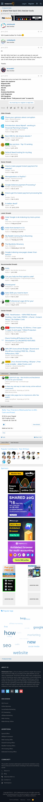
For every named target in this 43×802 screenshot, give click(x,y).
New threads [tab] (14, 374)
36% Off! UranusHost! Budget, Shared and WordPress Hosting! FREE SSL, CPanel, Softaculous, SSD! (22, 351)
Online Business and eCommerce (19, 295)
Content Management (17, 138)
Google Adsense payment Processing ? (20, 185)
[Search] (41, 4)
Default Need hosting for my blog (18, 152)
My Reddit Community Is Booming (18, 236)
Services (13, 146)
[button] (2, 3)
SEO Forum (5, 703)
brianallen (8, 256)
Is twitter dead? (11, 203)
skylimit (7, 205)
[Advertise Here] (34, 585)
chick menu (8, 221)
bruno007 (10, 68)
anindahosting (9, 332)
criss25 (7, 278)
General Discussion (15, 119)
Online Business (6, 706)
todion (7, 119)
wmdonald (5, 13)
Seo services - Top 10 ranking (21, 144)
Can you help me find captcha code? (19, 276)
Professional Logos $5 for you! (22, 301)
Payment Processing (16, 178)
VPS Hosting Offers (7, 749)
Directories (12, 246)
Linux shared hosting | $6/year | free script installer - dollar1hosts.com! (23, 362)
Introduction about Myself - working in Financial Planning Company (20, 126)
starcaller (7, 146)
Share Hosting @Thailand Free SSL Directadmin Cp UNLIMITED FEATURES (20, 339)
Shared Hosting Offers (20, 332)
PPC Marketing (6, 712)
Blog (5, 774)
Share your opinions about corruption (20, 117)
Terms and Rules (14, 800)
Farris (6, 238)
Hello (7, 268)
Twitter (12, 205)
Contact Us (7, 780)
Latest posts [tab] (4, 374)
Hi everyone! (10, 284)
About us (22, 800)
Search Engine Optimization (20, 221)
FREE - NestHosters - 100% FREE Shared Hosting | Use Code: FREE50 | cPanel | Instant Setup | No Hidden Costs (23, 317)
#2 (41, 47)
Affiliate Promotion (7, 736)
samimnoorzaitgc (10, 303)
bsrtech (7, 230)
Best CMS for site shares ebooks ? (18, 136)
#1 (41, 31)
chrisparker (8, 366)
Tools (3, 437)
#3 (41, 76)
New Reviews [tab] (14, 442)
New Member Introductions (17, 130)
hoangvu (7, 138)
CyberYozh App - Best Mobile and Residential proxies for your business (22, 378)
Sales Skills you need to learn (16, 293)
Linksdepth (11, 40)
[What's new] (37, 4)
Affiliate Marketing (7, 715)
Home (28, 800)
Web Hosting (14, 154)
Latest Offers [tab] (5, 442)
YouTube (16, 286)
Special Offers (6, 733)
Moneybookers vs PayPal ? (15, 176)
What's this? (38, 437)
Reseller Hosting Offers (8, 746)
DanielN (7, 355)
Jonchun (7, 154)
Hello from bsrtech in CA (14, 227)
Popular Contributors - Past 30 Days (15, 449)
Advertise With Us (9, 777)
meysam (7, 321)
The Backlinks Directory (14, 244)
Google (14, 256)
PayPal (13, 170)
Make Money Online (11, 392)
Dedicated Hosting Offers (9, 752)
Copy (4, 432)
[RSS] (33, 800)
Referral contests (6, 406)
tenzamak (8, 342)
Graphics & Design (21, 303)
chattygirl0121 (9, 286)
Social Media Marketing (15, 238)
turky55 (7, 295)
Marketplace (7, 783)
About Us (7, 771)
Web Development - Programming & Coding (22, 278)
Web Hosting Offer (7, 740)
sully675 (7, 270)
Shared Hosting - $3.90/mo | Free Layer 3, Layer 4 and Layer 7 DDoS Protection (23, 328)
